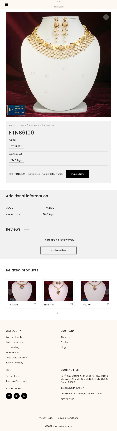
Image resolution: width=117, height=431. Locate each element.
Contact (65, 342)
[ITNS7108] (22, 291)
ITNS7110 (49, 304)
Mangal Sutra (13, 352)
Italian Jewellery (14, 342)
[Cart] (110, 4)
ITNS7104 (86, 304)
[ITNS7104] (95, 291)
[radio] (16, 146)
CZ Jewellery (12, 347)
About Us (66, 337)
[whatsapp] (24, 396)
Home (12, 125)
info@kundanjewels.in (72, 387)
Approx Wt (15, 154)
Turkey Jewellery (14, 362)
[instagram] (17, 396)
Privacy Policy (13, 376)
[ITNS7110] (58, 291)
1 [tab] (57, 313)
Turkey (22, 125)
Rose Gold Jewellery (17, 357)
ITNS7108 (13, 304)
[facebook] (9, 396)
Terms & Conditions (16, 381)
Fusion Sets (35, 125)
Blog (63, 347)
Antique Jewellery (15, 337)
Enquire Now (77, 173)
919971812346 (67, 399)
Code (12, 140)
